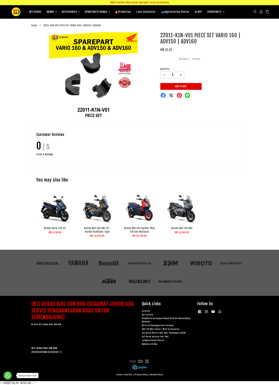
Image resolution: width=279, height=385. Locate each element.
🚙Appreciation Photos (175, 11)
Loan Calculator (146, 11)
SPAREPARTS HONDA (96, 11)
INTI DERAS (35, 11)
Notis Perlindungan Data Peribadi (158, 325)
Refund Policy (156, 374)
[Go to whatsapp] (8, 375)
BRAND (50, 11)
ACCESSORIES (69, 11)
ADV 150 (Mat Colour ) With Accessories (161, 329)
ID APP (198, 11)
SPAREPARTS (214, 11)
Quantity (165, 69)
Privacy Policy (141, 374)
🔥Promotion (123, 11)
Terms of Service (124, 374)
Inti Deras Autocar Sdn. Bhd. (155, 336)
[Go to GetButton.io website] (8, 382)
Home (34, 25)
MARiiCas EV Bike (149, 344)
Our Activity (147, 314)
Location (146, 311)
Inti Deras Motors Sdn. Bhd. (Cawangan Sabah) (164, 333)
